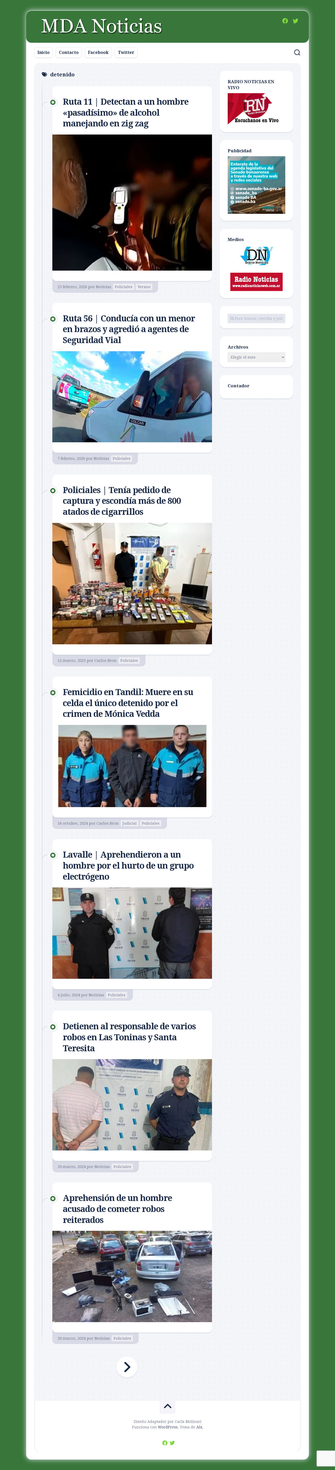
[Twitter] (295, 21)
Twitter (126, 52)
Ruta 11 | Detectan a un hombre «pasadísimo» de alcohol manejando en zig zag (125, 112)
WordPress (168, 1427)
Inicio (43, 52)
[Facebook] (285, 21)
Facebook (98, 52)
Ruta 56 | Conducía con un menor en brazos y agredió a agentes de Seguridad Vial (129, 329)
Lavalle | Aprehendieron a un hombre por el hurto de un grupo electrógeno (128, 865)
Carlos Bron (105, 660)
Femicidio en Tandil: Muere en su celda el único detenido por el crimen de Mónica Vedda (128, 703)
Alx (199, 1427)
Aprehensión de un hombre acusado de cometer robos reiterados (117, 1209)
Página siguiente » (126, 1367)
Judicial (129, 823)
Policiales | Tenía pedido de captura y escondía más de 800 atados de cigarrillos (122, 501)
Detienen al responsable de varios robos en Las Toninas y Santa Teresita (129, 1037)
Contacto (69, 52)
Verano (144, 287)
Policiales (123, 287)
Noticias (103, 286)
